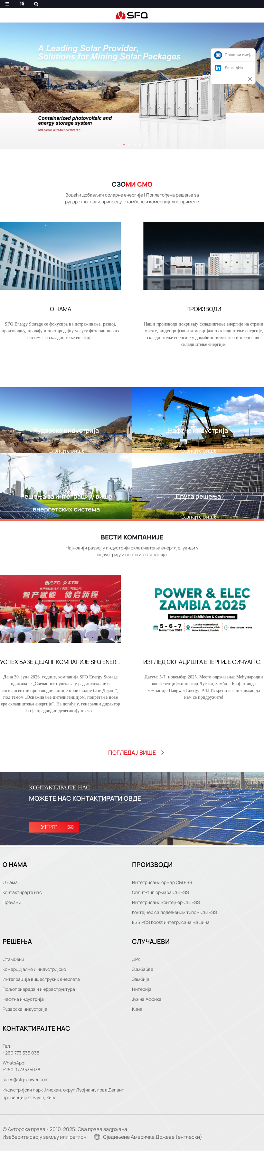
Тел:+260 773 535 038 (21, 1049)
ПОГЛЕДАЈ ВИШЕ (132, 752)
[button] (118, 144)
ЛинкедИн (234, 68)
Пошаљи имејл (238, 55)
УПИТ (49, 827)
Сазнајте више (66, 450)
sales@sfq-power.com (26, 1079)
